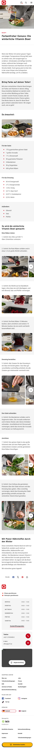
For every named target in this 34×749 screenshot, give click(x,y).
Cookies (4, 737)
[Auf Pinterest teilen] (22, 577)
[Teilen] (27, 577)
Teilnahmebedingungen (24, 737)
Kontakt (20, 733)
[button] (30, 266)
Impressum (5, 733)
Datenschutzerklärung (24, 729)
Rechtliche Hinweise (7, 729)
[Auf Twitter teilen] (18, 577)
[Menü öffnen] (31, 2)
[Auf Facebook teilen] (13, 577)
